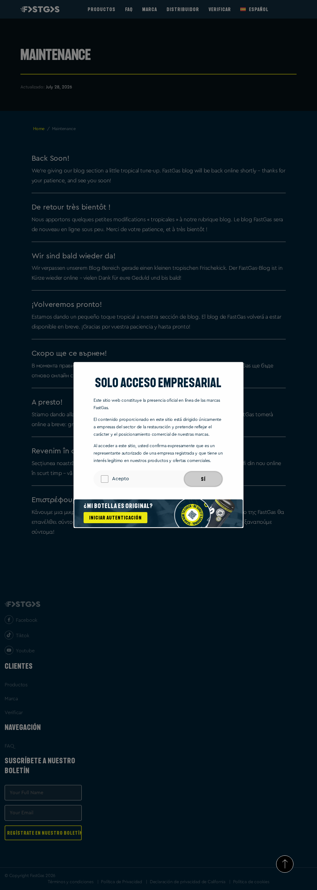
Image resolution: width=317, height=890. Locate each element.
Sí (203, 479)
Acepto (120, 478)
